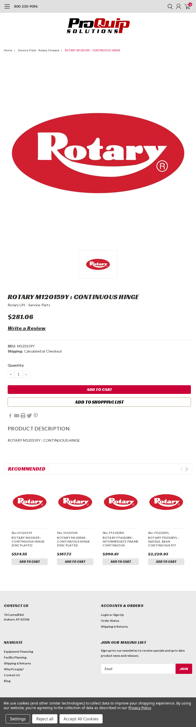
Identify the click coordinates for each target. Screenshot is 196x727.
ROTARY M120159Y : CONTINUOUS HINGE (92, 50)
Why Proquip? (14, 669)
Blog (7, 681)
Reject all (44, 719)
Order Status (110, 621)
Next (186, 469)
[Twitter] (29, 415)
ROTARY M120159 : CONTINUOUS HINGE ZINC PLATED (27, 541)
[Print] (23, 415)
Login (105, 615)
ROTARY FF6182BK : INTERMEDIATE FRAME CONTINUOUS (121, 541)
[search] (169, 6)
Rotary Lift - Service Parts (29, 305)
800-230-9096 (26, 6)
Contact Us (12, 675)
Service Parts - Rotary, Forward (38, 50)
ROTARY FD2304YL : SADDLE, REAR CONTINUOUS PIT (163, 541)
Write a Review (27, 328)
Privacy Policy (139, 707)
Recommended (26, 468)
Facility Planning (15, 657)
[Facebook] (10, 415)
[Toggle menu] (7, 9)
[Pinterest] (35, 415)
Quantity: (16, 365)
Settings (18, 719)
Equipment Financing (18, 651)
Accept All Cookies (81, 719)
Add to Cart (29, 561)
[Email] (16, 415)
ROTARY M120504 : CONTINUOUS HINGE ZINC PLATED (73, 541)
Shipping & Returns (114, 626)
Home (8, 50)
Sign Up (118, 615)
